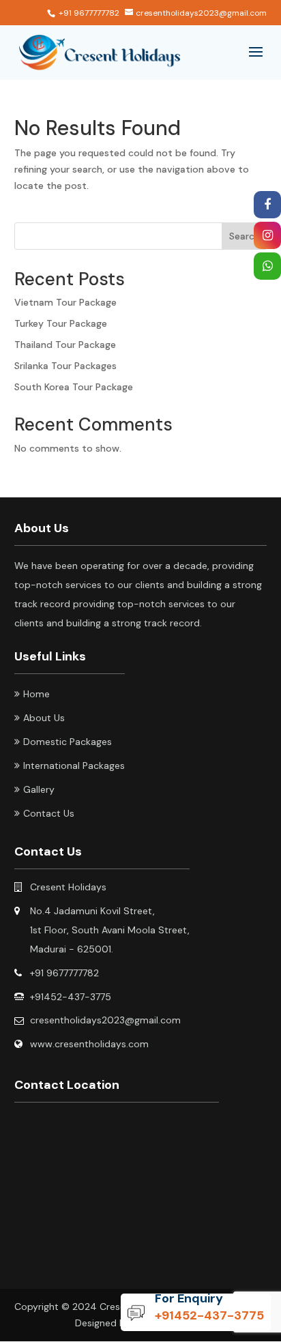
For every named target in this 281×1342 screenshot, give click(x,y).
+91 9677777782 (89, 13)
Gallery (39, 789)
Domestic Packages (67, 741)
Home (36, 694)
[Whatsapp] (267, 267)
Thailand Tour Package (65, 344)
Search (244, 236)
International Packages (74, 765)
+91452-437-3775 (209, 1315)
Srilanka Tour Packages (65, 366)
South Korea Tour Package (73, 387)
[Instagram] (267, 236)
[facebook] (267, 205)
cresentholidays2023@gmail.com (105, 1020)
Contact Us (48, 813)
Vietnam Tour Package (65, 302)
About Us (44, 718)
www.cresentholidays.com (89, 1044)
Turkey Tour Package (60, 323)
